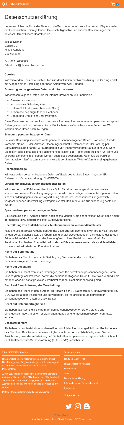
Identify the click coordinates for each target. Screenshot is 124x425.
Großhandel (70, 368)
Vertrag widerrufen (62, 415)
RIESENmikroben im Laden (77, 363)
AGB (66, 373)
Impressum (69, 387)
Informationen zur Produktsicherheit (81, 383)
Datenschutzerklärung (74, 378)
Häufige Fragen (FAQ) (75, 358)
